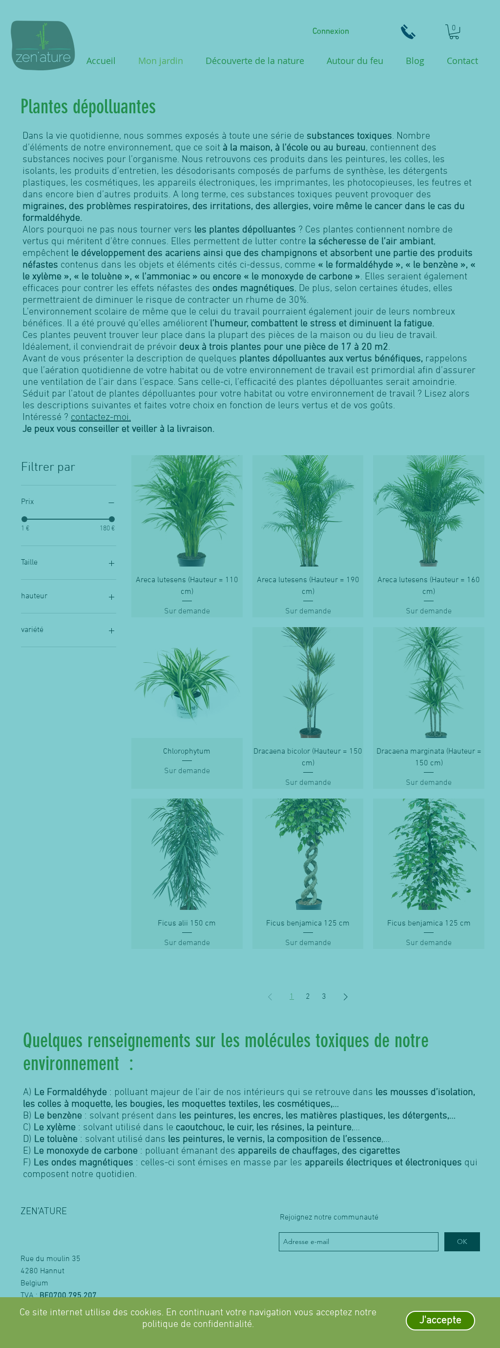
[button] (440, 1320)
